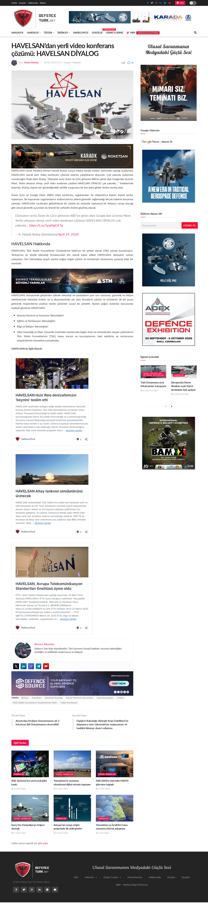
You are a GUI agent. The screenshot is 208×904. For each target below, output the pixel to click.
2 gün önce (103, 833)
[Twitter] (16, 666)
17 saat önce (61, 788)
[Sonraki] (171, 406)
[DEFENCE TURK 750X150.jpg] (72, 280)
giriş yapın (43, 843)
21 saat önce (19, 833)
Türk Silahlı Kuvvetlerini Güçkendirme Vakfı (35, 702)
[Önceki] (165, 406)
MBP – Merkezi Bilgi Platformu (132, 884)
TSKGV (120, 697)
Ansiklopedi (80, 32)
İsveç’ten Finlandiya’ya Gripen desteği (28, 826)
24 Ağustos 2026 (180, 394)
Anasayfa (17, 32)
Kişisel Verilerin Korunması (79, 697)
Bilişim (25, 697)
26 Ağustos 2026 (150, 390)
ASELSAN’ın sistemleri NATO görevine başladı (112, 782)
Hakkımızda (33, 2)
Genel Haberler (64, 774)
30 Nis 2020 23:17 (53, 62)
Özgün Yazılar (111, 877)
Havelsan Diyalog (53, 697)
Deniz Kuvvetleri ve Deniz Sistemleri (153, 374)
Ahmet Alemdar (31, 62)
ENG (181, 3)
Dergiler (97, 32)
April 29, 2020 (68, 234)
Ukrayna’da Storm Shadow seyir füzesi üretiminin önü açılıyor (183, 386)
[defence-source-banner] (72, 683)
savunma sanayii (105, 697)
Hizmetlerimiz (114, 32)
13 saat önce (19, 788)
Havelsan (36, 697)
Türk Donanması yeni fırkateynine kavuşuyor (153, 384)
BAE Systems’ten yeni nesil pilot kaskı (29, 782)
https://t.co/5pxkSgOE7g (46, 225)
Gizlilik (14, 2)
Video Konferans (69, 702)
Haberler (33, 32)
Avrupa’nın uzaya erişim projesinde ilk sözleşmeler (68, 826)
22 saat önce (61, 833)
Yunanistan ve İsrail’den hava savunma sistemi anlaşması (112, 826)
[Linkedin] (23, 666)
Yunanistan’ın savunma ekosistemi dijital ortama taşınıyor (72, 782)
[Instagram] (31, 666)
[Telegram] (38, 666)
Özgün (48, 32)
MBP (144, 32)
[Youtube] (46, 666)
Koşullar (22, 2)
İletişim (43, 2)
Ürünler (62, 32)
